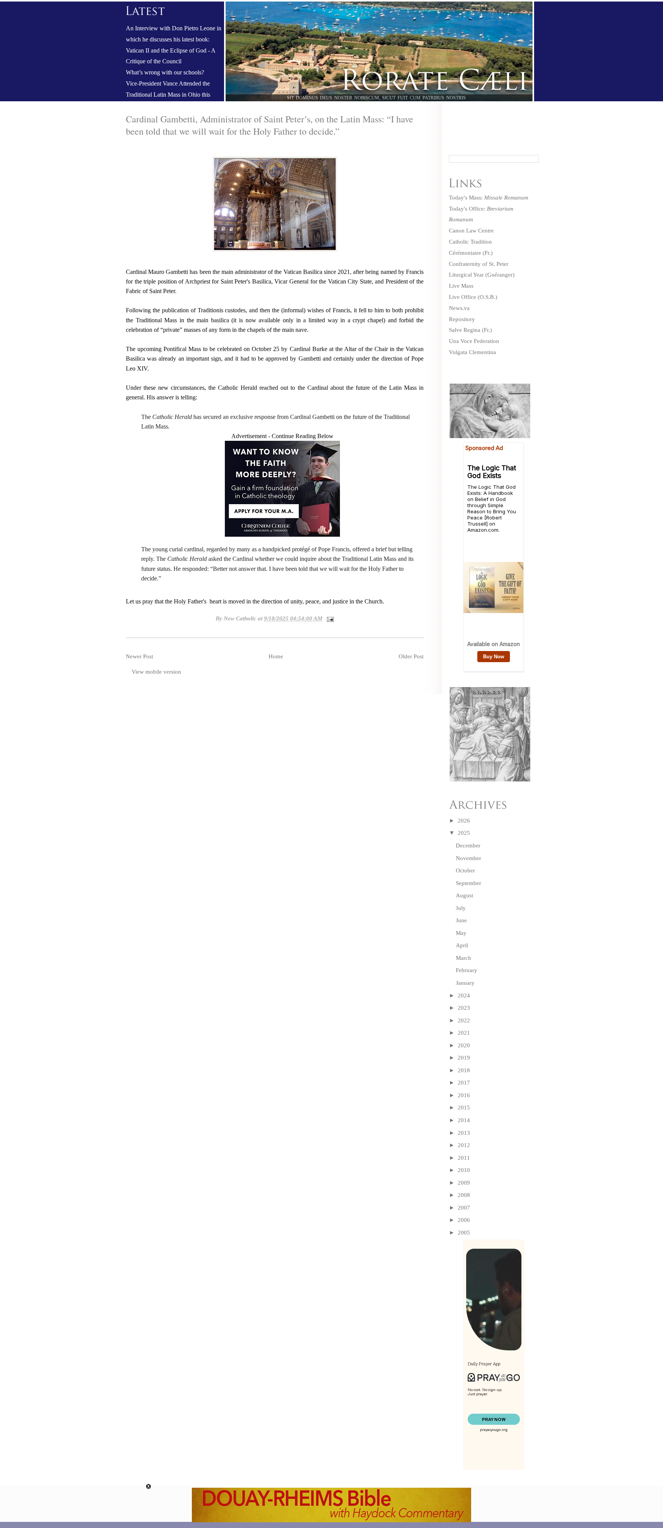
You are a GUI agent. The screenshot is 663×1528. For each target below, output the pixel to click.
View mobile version (156, 672)
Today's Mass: (488, 198)
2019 (464, 1058)
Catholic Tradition (470, 242)
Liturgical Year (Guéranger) (482, 275)
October (465, 870)
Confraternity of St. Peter (478, 264)
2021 (464, 1033)
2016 (464, 1095)
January (465, 983)
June (461, 920)
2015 (464, 1107)
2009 (464, 1183)
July (461, 908)
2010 (464, 1170)
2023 (464, 1008)
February (466, 970)
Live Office (462, 297)
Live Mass (461, 286)
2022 (464, 1020)
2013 (464, 1133)
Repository (462, 319)
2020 (464, 1045)
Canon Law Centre (471, 230)
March (463, 958)
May (461, 933)
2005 (464, 1233)
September (468, 883)
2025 (464, 833)
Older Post (411, 656)
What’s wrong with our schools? (165, 72)
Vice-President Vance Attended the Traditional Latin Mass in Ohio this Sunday (168, 94)
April (462, 945)
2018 (464, 1070)
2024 (464, 995)
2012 (464, 1145)
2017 (464, 1083)
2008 (464, 1195)
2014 (464, 1120)
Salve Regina (464, 330)
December (468, 845)
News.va (459, 308)
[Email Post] (329, 618)
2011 (464, 1158)
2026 (464, 821)
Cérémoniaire (465, 253)
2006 (464, 1220)
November (468, 858)
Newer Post (139, 656)
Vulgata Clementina (472, 352)
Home (276, 656)
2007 (464, 1208)
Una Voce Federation (474, 341)
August (464, 895)
